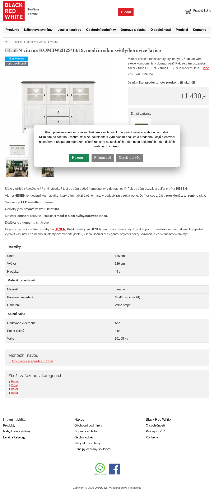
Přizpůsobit (102, 157)
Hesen (15, 381)
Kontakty (199, 29)
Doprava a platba (133, 29)
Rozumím (79, 157)
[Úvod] (7, 41)
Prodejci (182, 29)
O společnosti (160, 29)
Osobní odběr (83, 437)
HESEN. (60, 229)
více (206, 68)
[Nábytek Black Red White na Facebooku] (114, 468)
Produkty (12, 29)
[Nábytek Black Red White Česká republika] (24, 11)
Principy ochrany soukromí (92, 449)
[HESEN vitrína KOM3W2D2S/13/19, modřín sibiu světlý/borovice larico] (58, 96)
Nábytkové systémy (38, 29)
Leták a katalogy (69, 29)
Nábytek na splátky (87, 443)
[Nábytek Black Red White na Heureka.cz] (101, 468)
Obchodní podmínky (101, 29)
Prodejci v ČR (155, 431)
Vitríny (14, 385)
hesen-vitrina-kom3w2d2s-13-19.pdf (32, 361)
